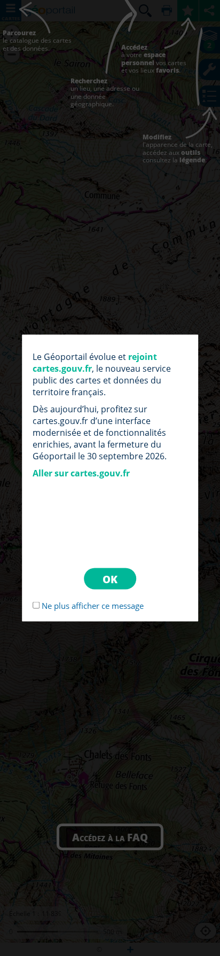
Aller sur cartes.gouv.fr (81, 473)
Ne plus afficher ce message (93, 605)
